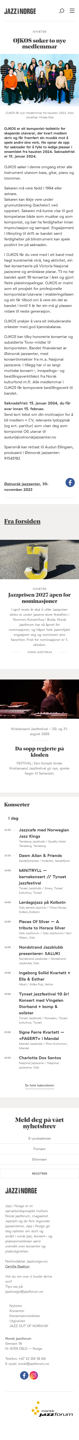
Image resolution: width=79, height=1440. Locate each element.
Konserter (16, 1311)
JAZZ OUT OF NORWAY (28, 1326)
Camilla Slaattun (17, 1266)
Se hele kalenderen (39, 1085)
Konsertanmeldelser (24, 1316)
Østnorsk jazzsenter (22, 483)
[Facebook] (24, 1378)
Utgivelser (17, 1321)
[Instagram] (33, 1378)
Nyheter (15, 1306)
